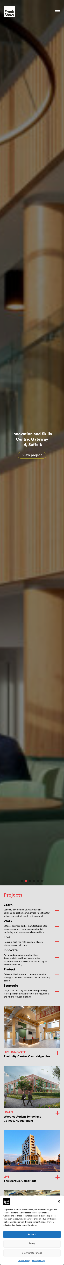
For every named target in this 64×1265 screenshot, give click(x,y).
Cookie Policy (24, 1261)
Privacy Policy (38, 1261)
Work (8, 921)
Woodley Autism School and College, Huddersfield (22, 1118)
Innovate (11, 950)
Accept (32, 1234)
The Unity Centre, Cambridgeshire (27, 1056)
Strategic (11, 985)
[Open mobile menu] (57, 11)
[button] (59, 1201)
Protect (9, 969)
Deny (32, 1243)
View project (32, 455)
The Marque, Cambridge (20, 1180)
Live (7, 937)
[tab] (22, 881)
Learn (8, 905)
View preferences (32, 1253)
